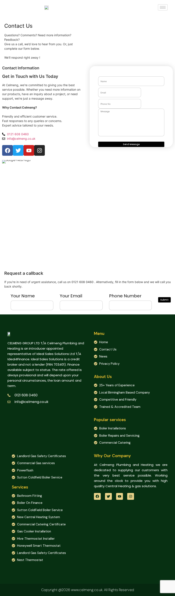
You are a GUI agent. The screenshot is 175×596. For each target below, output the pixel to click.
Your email (71, 296)
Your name (23, 296)
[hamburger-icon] (163, 7)
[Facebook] (97, 496)
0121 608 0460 (82, 282)
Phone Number (125, 296)
